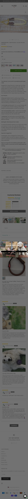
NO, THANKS (14, 253)
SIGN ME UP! (14, 251)
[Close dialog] (27, 242)
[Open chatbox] (25, 496)
